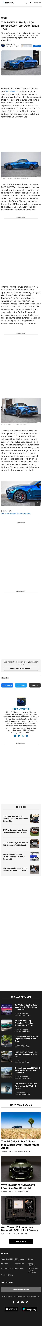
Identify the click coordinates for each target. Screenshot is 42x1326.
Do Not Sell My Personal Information (33, 1270)
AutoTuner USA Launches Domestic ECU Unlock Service (20, 1229)
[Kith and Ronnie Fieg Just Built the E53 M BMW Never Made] (34, 866)
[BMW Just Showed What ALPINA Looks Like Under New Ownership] (34, 815)
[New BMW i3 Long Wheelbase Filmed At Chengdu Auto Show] (6, 1021)
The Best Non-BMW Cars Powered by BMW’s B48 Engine (26, 1086)
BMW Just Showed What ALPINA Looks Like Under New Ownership (15, 818)
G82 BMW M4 (12, 91)
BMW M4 (4, 18)
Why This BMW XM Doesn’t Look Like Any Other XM (18, 1186)
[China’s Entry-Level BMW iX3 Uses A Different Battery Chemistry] (6, 1068)
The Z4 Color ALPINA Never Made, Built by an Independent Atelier (20, 1144)
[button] (37, 503)
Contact (30, 1259)
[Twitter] (19, 735)
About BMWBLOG (7, 1259)
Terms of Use (19, 1264)
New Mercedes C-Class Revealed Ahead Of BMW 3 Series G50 (14, 856)
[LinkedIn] (27, 735)
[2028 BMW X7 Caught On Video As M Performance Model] (6, 1052)
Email (36, 685)
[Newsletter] (30, 3)
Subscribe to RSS (7, 1268)
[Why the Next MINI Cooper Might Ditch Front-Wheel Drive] (6, 1036)
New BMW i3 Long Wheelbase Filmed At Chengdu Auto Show (24, 1023)
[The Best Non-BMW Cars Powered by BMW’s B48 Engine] (6, 1084)
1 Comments (37, 46)
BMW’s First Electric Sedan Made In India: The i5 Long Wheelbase (26, 1007)
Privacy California (7, 1275)
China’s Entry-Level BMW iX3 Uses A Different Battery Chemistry (27, 1070)
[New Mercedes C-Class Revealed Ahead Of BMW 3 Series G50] (34, 853)
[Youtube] (23, 1303)
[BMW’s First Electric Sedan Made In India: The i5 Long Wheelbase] (6, 1005)
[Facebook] (15, 735)
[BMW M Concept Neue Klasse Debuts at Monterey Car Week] (34, 828)
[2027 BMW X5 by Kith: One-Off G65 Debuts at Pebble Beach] (34, 840)
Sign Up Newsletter (32, 1264)
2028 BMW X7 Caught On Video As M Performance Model (26, 1054)
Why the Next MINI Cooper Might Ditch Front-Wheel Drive (26, 1038)
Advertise (4, 1264)
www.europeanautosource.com (15, 513)
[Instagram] (23, 735)
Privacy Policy (19, 1268)
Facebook (8, 685)
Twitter (22, 685)
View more (20, 1241)
